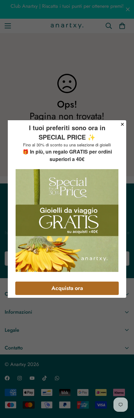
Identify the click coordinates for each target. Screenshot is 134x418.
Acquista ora (67, 288)
